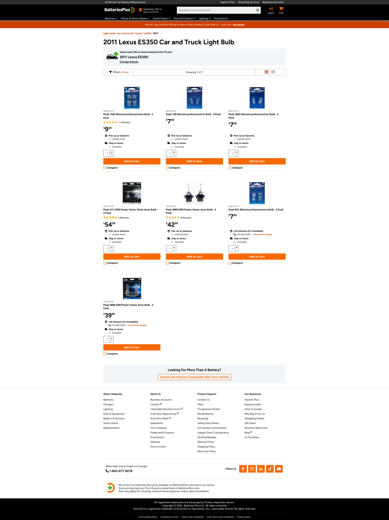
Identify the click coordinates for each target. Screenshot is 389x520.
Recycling (203, 418)
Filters (117, 72)
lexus (139, 33)
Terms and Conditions (192, 516)
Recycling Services (248, 2)
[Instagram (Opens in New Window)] (252, 469)
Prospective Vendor (209, 409)
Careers (155, 404)
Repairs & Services (113, 418)
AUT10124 (108, 206)
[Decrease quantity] (111, 154)
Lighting (108, 409)
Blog (247, 432)
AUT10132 (171, 206)
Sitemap (155, 442)
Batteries (108, 399)
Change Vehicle (129, 62)
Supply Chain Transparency (213, 432)
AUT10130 (108, 301)
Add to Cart (131, 161)
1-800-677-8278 (120, 471)
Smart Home (110, 423)
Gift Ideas (250, 423)
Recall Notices (205, 414)
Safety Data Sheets (208, 423)
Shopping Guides (254, 418)
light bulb (109, 33)
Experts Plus (227, 2)
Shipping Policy (206, 446)
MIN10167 (171, 111)
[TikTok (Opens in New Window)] (270, 469)
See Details (238, 24)
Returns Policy (206, 442)
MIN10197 (234, 206)
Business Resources (256, 428)
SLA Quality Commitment (212, 428)
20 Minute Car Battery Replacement (125, 2)
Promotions (157, 437)
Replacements (111, 428)
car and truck (125, 33)
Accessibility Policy (147, 516)
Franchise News (159, 418)
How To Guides (253, 409)
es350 (147, 33)
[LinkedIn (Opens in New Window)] (261, 469)
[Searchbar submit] (258, 10)
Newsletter (156, 423)
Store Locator (158, 446)
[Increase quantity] (111, 152)
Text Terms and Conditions (220, 516)
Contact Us (204, 399)
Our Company (158, 428)
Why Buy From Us (255, 414)
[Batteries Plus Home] (120, 10)
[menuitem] (111, 18)
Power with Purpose (162, 432)
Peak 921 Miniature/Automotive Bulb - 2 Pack (256, 209)
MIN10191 (108, 111)
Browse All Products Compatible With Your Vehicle (194, 377)
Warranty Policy (207, 451)
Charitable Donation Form (165, 409)
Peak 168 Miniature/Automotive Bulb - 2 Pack (193, 114)
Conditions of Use (169, 516)
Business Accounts (273, 2)
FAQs (200, 404)
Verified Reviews (207, 437)
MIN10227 (234, 111)
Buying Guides (253, 404)
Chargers (108, 404)
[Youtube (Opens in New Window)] (279, 469)
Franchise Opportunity (163, 414)
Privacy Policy (244, 516)
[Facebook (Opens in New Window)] (243, 469)
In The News (252, 437)
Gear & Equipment (114, 414)
